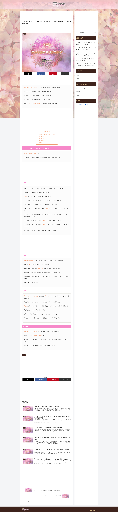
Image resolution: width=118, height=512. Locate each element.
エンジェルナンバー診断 (82, 104)
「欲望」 (42, 140)
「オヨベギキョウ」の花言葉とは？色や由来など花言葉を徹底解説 (86, 43)
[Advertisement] (46, 16)
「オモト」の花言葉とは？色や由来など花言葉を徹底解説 (86, 59)
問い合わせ (78, 95)
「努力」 (42, 136)
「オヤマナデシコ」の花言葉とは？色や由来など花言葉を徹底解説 (86, 48)
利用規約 (78, 92)
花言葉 (25, 354)
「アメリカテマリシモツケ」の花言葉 (47, 134)
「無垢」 (42, 138)
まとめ (40, 142)
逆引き (77, 78)
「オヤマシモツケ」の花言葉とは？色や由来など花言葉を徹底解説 (86, 54)
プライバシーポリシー (81, 88)
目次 (45, 131)
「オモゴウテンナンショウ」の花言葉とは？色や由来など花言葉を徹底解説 (86, 64)
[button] (65, 73)
